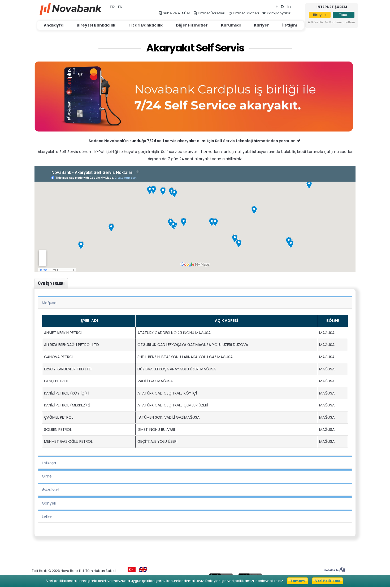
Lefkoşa (49, 463)
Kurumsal (231, 25)
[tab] (51, 283)
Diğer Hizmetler (192, 25)
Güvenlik (317, 22)
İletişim (289, 25)
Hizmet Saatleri (246, 13)
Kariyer (261, 25)
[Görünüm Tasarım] (334, 570)
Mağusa (49, 302)
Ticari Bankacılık (146, 25)
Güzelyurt (51, 489)
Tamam (297, 581)
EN (120, 7)
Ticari (343, 14)
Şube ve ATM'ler (176, 13)
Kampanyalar (279, 13)
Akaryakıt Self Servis (195, 48)
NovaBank (70, 9)
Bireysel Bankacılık (96, 25)
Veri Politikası (327, 581)
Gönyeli (49, 503)
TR (112, 7)
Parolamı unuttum (342, 22)
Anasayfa (53, 25)
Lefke (47, 516)
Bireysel (320, 14)
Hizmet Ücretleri (211, 13)
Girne (47, 476)
